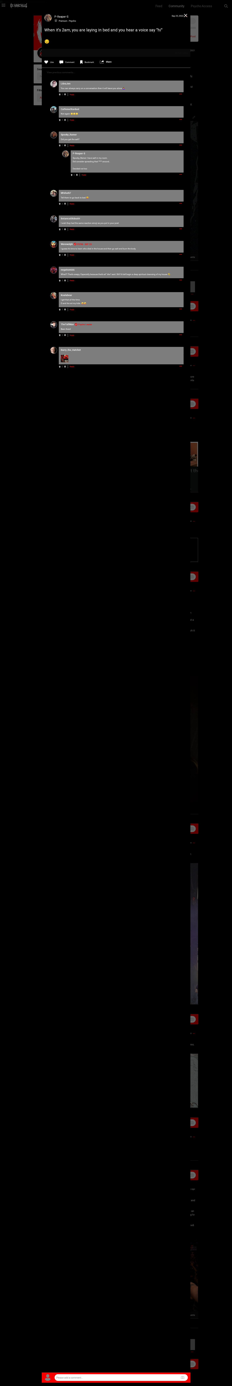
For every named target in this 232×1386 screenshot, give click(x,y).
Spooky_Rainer (79, 158)
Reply (72, 94)
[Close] (186, 16)
